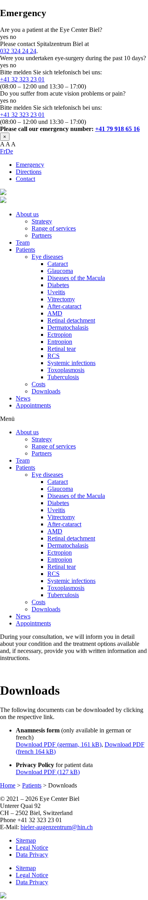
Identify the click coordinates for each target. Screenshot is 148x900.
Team (23, 242)
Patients (25, 249)
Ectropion (59, 334)
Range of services (54, 228)
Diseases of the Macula (76, 278)
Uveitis (56, 292)
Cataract (57, 263)
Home (7, 785)
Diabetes (58, 285)
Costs (38, 384)
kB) (95, 744)
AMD (54, 313)
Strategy (42, 221)
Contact (25, 178)
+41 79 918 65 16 (117, 128)
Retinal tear (61, 348)
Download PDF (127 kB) (48, 772)
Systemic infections (71, 363)
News (23, 398)
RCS (53, 355)
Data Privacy (32, 854)
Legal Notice (32, 847)
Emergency (30, 164)
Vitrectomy (61, 299)
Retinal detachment (71, 320)
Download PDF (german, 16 (51, 744)
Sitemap (26, 840)
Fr (3, 151)
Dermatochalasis (67, 327)
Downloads (46, 391)
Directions (28, 171)
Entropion (59, 341)
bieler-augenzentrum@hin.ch (57, 827)
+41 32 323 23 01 (22, 79)
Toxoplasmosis (65, 370)
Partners (42, 235)
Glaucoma (60, 270)
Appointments (33, 405)
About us (27, 214)
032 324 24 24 (18, 51)
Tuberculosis (63, 377)
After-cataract (64, 306)
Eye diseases (47, 256)
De (9, 151)
